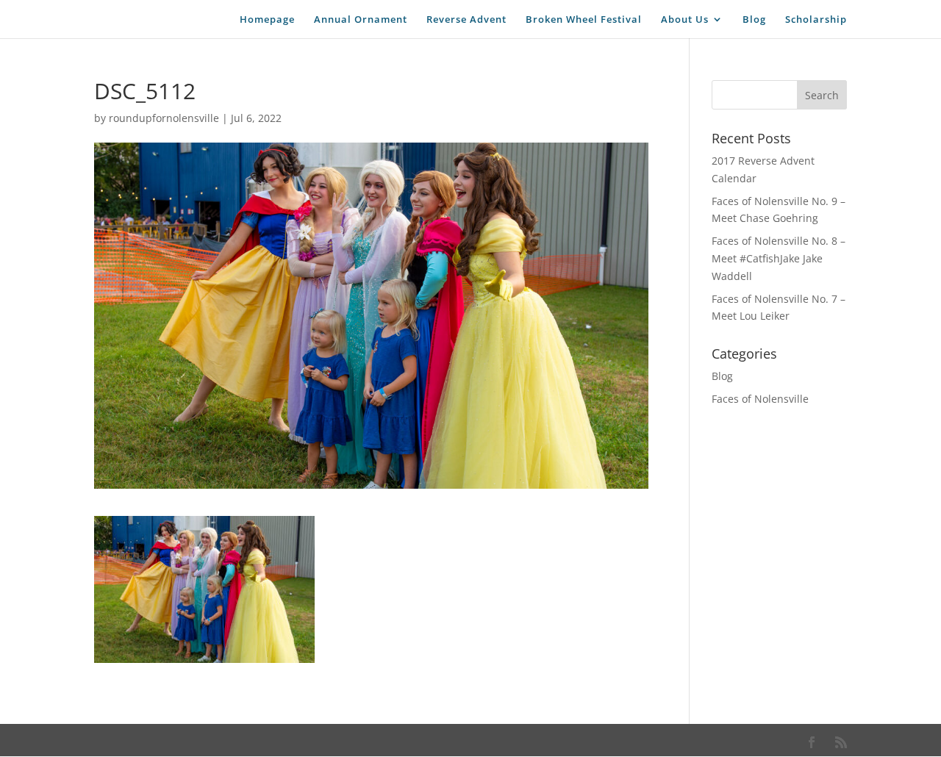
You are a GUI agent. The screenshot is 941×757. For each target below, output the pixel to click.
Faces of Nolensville (760, 399)
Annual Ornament (360, 20)
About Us (685, 20)
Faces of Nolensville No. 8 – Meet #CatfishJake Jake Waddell (778, 258)
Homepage (267, 20)
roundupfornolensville (164, 118)
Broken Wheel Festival (584, 20)
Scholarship (816, 20)
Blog (754, 20)
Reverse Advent (466, 20)
